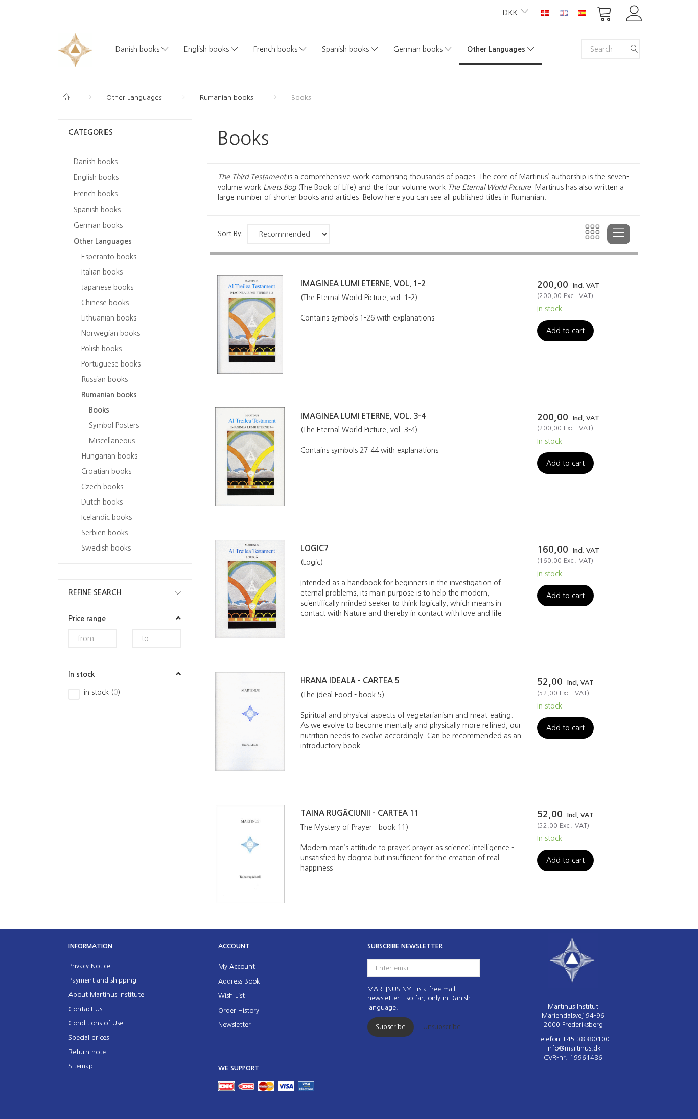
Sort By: (230, 233)
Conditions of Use (95, 1023)
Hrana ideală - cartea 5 (350, 680)
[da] (545, 12)
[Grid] (592, 234)
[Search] (634, 49)
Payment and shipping (102, 980)
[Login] (634, 12)
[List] (618, 234)
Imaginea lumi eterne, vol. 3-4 (363, 416)
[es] (582, 12)
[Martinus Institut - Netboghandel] (75, 48)
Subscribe (391, 1026)
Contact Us (85, 1009)
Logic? (314, 548)
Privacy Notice (89, 966)
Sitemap (80, 1066)
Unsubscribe (442, 1026)
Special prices (88, 1037)
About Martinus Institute (106, 994)
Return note (87, 1051)
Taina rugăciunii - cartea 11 (359, 813)
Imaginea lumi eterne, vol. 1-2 (363, 283)
